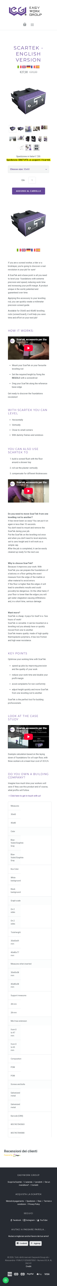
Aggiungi (37, 1243)
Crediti (28, 1266)
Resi (39, 1201)
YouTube (43, 1220)
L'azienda (28, 1182)
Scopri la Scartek (15, 1182)
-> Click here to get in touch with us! (24, 796)
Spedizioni (31, 1201)
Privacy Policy (34, 1204)
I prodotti (38, 1182)
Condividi (23, 1243)
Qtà (23, 180)
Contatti (34, 1185)
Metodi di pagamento (15, 1201)
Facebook (17, 1220)
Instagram (30, 1220)
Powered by (8, 1155)
